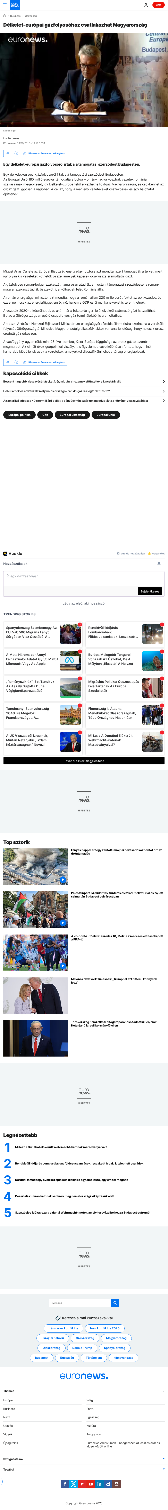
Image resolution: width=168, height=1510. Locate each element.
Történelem (94, 1357)
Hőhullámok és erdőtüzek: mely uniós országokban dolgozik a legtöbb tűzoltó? (56, 391)
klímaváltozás (123, 1357)
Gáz (45, 414)
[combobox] (84, 1303)
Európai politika (19, 414)
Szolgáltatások (13, 1459)
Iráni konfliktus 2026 (104, 1328)
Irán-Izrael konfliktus (63, 1328)
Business (15, 16)
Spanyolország (114, 1348)
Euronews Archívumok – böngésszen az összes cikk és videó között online (123, 1444)
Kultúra (91, 1425)
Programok (93, 1434)
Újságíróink (10, 1442)
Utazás (8, 1425)
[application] (84, 80)
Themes (8, 1390)
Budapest (41, 1357)
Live (158, 5)
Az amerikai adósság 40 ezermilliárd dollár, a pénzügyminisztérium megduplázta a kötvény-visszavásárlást (75, 400)
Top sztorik (16, 842)
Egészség (67, 1357)
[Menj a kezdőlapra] (15, 5)
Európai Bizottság (72, 414)
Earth (89, 1408)
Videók (7, 1434)
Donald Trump (82, 1348)
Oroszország (85, 1338)
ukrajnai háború (53, 1338)
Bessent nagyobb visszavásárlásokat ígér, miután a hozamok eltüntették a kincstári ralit (62, 381)
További (8, 1469)
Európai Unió (106, 414)
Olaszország (51, 1348)
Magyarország (116, 1338)
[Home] (4, 15)
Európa (8, 1400)
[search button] (115, 1303)
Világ (89, 1400)
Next (6, 1417)
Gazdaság (31, 16)
